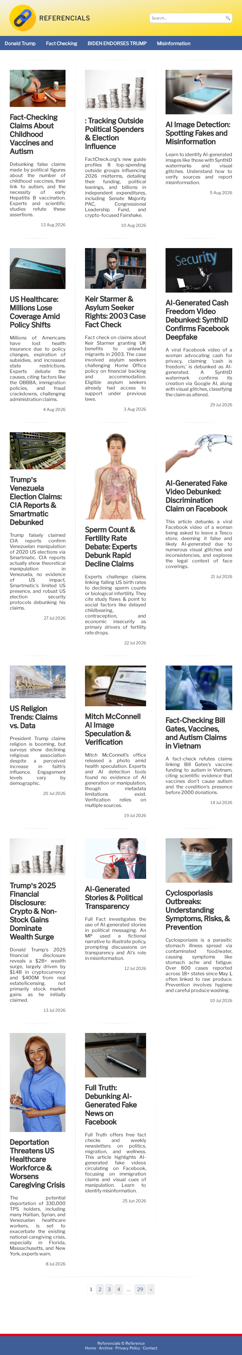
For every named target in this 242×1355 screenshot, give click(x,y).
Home (90, 1348)
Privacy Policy (127, 1348)
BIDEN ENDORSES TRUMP (117, 43)
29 (140, 1289)
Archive (106, 1348)
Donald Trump (20, 43)
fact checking (61, 43)
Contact (150, 1348)
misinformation (173, 43)
